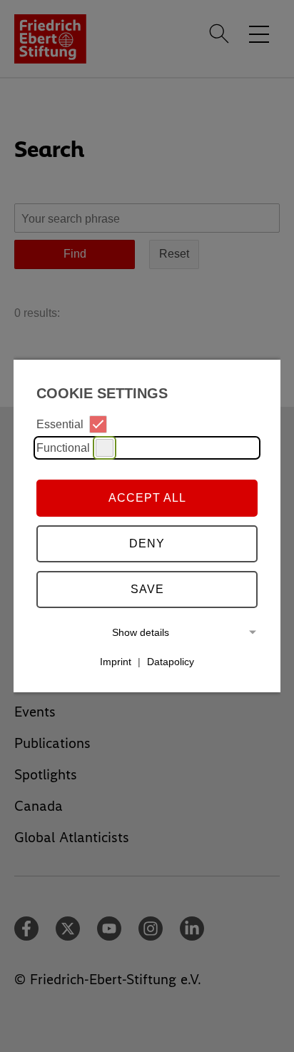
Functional (63, 448)
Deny (147, 543)
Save (147, 589)
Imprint (115, 661)
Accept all (147, 498)
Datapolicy (170, 661)
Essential (59, 424)
